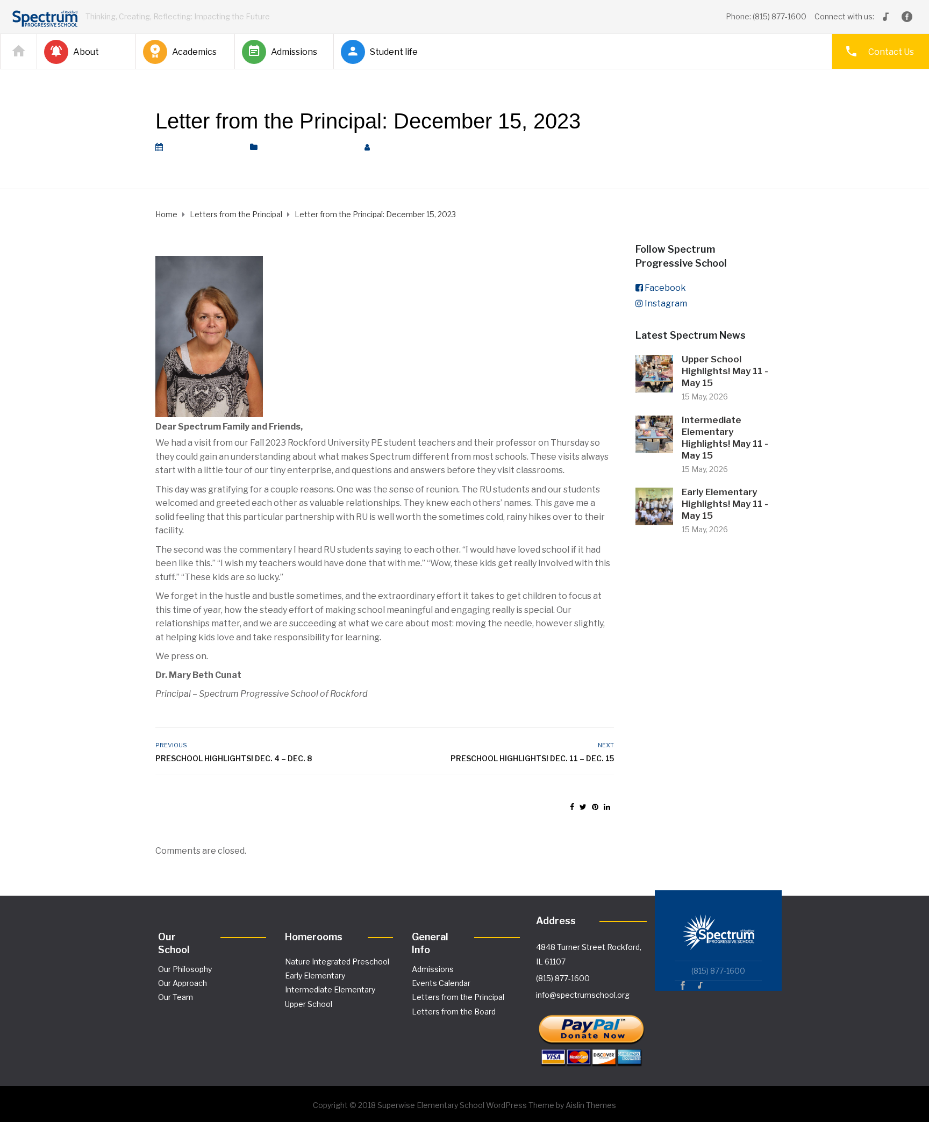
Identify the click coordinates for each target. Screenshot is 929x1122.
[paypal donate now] (591, 1035)
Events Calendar (441, 983)
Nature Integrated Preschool (337, 961)
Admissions (294, 52)
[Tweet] (583, 806)
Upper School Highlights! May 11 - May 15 (725, 371)
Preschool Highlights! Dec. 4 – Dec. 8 (233, 758)
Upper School (308, 1004)
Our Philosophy (185, 969)
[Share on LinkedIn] (607, 806)
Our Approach (182, 983)
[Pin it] (595, 806)
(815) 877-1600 (563, 978)
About (86, 52)
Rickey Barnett (411, 147)
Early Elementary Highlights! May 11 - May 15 (725, 504)
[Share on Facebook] (572, 806)
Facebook (665, 288)
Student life (394, 52)
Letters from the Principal (308, 147)
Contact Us (891, 52)
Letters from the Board (454, 1011)
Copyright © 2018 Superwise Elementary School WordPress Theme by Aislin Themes (464, 1105)
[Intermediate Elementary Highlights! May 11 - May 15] (654, 433)
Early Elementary (315, 975)
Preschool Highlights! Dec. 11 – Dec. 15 (532, 758)
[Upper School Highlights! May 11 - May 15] (654, 372)
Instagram (666, 303)
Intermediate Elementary (330, 989)
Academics (194, 52)
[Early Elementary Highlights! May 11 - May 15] (654, 505)
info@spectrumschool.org (583, 994)
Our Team (175, 997)
